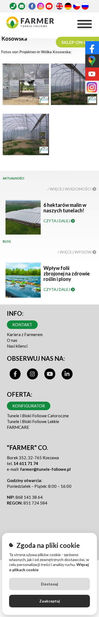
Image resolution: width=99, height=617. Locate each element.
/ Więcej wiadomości (70, 189)
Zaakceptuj (49, 601)
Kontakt (22, 324)
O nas (12, 340)
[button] (25, 85)
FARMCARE (18, 427)
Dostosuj (49, 584)
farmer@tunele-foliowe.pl (45, 469)
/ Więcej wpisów (74, 252)
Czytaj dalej (57, 221)
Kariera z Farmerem (25, 334)
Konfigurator (28, 405)
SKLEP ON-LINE (77, 42)
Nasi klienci (17, 345)
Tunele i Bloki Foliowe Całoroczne (38, 415)
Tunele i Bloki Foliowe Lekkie (33, 421)
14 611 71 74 (25, 463)
